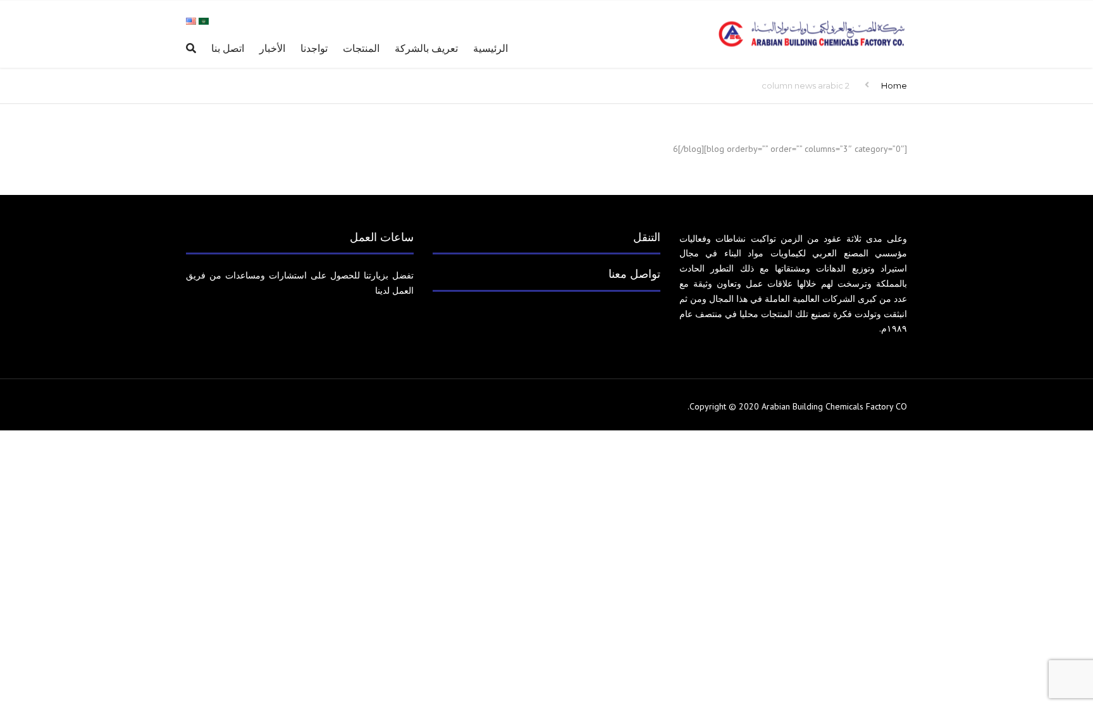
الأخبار (272, 48)
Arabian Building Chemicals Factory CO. (797, 406)
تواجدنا (314, 48)
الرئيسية (490, 48)
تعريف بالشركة (426, 48)
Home (894, 85)
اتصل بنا (227, 48)
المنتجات (361, 48)
